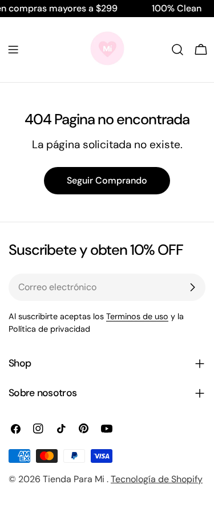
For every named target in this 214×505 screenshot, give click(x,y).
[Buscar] (177, 49)
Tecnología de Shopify (157, 479)
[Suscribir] (192, 287)
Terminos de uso (137, 316)
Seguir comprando (107, 180)
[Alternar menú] (13, 49)
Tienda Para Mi (75, 479)
